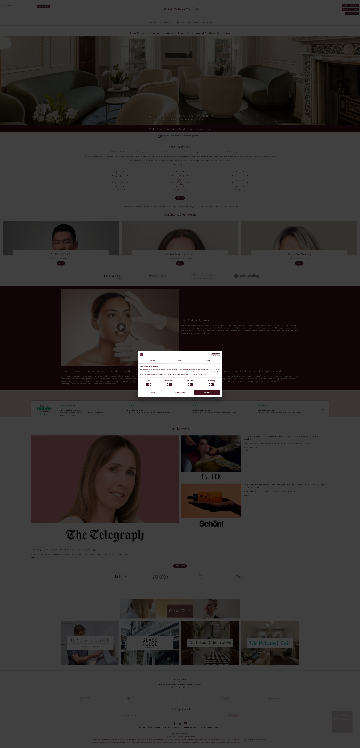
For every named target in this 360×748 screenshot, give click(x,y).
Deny (153, 392)
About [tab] (208, 360)
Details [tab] (180, 360)
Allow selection (180, 392)
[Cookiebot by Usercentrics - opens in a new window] (212, 354)
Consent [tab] (152, 360)
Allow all (207, 392)
